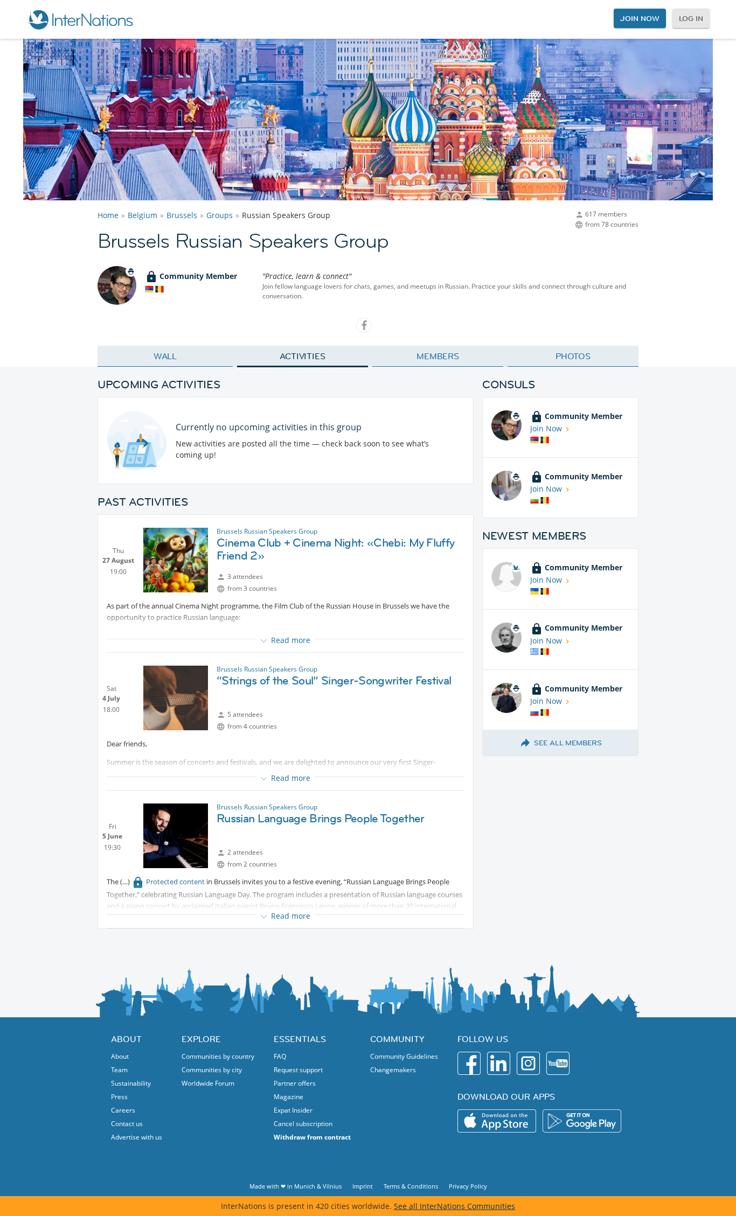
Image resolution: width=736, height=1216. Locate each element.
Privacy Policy (468, 1186)
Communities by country (218, 1056)
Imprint (362, 1186)
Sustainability (131, 1083)
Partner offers (295, 1083)
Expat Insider (293, 1110)
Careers (123, 1110)
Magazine (288, 1096)
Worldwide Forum (208, 1083)
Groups (219, 215)
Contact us (127, 1123)
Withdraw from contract (312, 1137)
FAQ (280, 1056)
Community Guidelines (404, 1056)
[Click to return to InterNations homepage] (80, 19)
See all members (568, 742)
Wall (165, 356)
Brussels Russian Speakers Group (267, 531)
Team (119, 1069)
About (120, 1056)
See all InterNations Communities (454, 1206)
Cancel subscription (303, 1123)
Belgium (142, 215)
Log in (691, 18)
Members (437, 356)
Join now (639, 18)
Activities (302, 356)
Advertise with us (136, 1137)
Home (108, 215)
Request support (298, 1069)
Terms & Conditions (411, 1186)
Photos (573, 356)
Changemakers (393, 1069)
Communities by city (212, 1069)
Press (119, 1096)
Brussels (181, 215)
